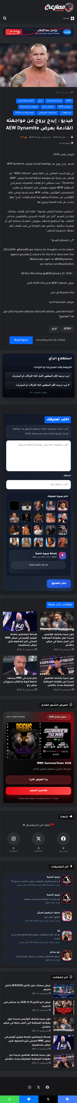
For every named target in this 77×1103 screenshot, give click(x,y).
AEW (58, 93)
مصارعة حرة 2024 (24, 113)
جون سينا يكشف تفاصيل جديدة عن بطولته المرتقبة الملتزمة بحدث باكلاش (58, 682)
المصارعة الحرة (26, 101)
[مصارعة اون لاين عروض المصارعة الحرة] (59, 7)
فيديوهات (66, 113)
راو (53, 329)
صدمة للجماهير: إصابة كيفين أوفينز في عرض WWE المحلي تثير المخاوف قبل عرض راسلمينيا (27, 1041)
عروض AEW (65, 107)
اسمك (66, 476)
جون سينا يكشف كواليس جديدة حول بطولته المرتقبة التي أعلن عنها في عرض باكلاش (27, 1023)
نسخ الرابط (21, 340)
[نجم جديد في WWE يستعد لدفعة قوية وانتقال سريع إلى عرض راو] (20, 665)
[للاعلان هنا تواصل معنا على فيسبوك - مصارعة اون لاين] (38, 32)
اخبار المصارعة (54, 101)
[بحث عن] (5, 18)
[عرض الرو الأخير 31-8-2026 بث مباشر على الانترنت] (63, 1008)
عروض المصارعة (29, 107)
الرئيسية (66, 93)
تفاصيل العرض (38, 791)
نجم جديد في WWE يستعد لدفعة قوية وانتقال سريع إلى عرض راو (20, 682)
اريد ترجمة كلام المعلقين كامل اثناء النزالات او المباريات (40, 375)
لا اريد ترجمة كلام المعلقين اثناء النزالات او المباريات (42, 385)
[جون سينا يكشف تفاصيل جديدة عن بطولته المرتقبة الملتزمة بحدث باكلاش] (57, 665)
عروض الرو (48, 107)
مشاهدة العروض (47, 113)
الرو (40, 101)
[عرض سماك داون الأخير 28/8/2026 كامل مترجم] (63, 991)
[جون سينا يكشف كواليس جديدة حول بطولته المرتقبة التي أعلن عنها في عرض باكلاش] (57, 621)
